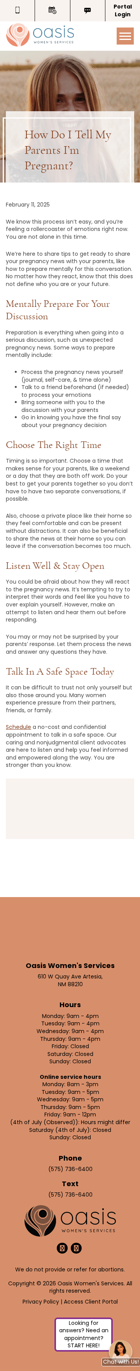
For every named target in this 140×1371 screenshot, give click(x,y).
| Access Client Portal (89, 1302)
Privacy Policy (42, 1302)
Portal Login (123, 10)
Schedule (18, 727)
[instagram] (76, 1248)
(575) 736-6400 (70, 1169)
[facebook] (62, 1248)
